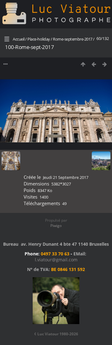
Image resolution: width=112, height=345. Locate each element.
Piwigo (56, 225)
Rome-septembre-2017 (72, 39)
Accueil (19, 39)
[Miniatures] (82, 64)
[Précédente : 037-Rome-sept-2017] (93, 64)
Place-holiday (38, 39)
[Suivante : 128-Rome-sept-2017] (104, 64)
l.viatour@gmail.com (56, 260)
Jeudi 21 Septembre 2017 (65, 177)
